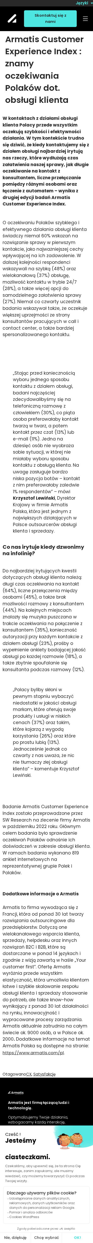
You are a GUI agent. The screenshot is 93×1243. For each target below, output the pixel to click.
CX (29, 1074)
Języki (82, 3)
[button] (85, 18)
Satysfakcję (44, 1074)
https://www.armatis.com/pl (33, 1053)
